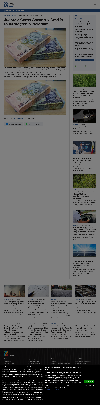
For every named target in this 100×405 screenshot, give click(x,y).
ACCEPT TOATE (89, 381)
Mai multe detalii (21, 378)
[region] (50, 385)
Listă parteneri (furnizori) (52, 389)
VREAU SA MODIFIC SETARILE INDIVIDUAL (89, 386)
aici (14, 392)
